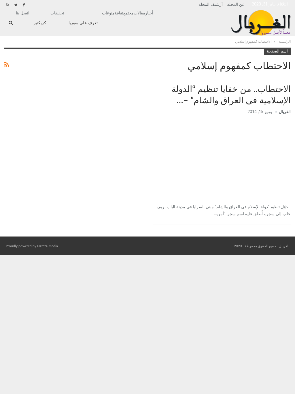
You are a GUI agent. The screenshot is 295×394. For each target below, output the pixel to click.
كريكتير (40, 23)
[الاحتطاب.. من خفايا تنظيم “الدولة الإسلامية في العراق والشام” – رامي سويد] (222, 160)
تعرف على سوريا (83, 23)
